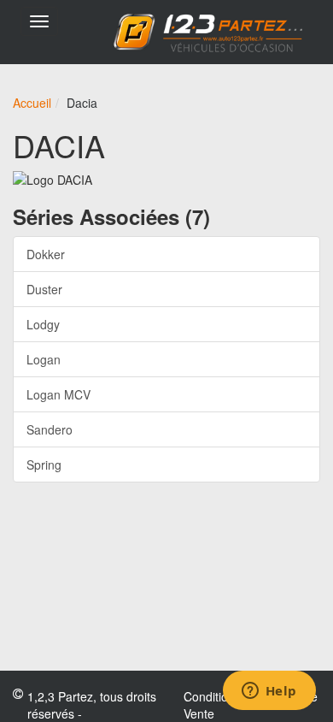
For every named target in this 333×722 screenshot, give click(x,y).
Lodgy (43, 324)
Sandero (49, 429)
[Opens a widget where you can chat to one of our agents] (269, 692)
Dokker (45, 254)
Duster (44, 289)
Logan (43, 359)
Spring (43, 464)
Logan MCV (58, 394)
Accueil (32, 102)
